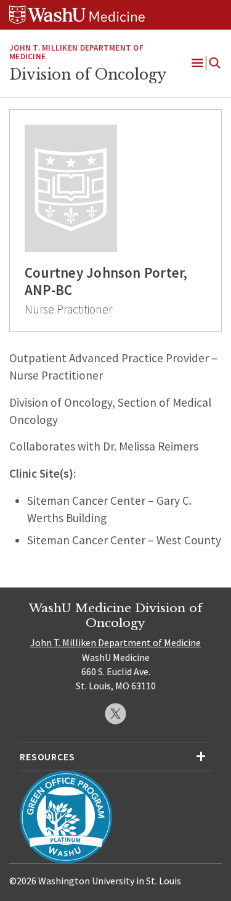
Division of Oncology (87, 74)
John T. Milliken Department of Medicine (76, 52)
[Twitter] (115, 714)
